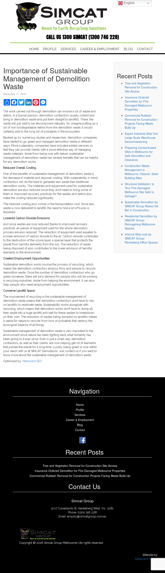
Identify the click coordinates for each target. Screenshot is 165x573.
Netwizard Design (146, 559)
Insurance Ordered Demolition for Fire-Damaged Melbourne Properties (138, 103)
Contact (145, 49)
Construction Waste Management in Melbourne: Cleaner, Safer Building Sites (141, 172)
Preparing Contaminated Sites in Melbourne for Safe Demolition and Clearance (140, 154)
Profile (50, 49)
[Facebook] (82, 439)
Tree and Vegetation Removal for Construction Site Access (141, 87)
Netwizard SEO (32, 361)
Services (68, 49)
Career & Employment (100, 49)
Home (34, 49)
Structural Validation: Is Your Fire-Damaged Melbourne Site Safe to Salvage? (139, 190)
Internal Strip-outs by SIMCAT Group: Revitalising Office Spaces (141, 238)
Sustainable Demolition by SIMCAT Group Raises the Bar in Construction (141, 206)
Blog (128, 49)
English (129, 3)
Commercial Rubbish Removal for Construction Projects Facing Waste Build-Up (141, 121)
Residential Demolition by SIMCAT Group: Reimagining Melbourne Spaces (141, 222)
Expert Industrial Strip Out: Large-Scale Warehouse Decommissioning (141, 138)
